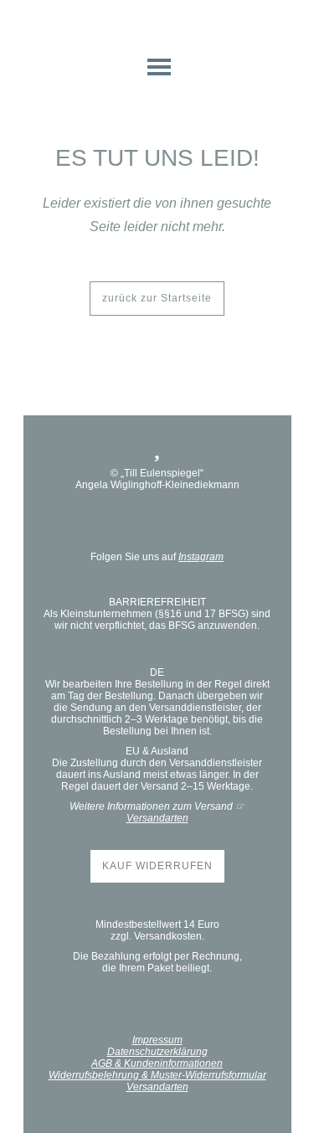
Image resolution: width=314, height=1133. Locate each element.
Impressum (157, 1040)
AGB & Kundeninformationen (157, 1063)
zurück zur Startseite (157, 298)
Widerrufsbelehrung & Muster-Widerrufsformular (157, 1075)
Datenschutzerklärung (157, 1052)
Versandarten (157, 818)
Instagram (201, 557)
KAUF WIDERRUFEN (157, 866)
